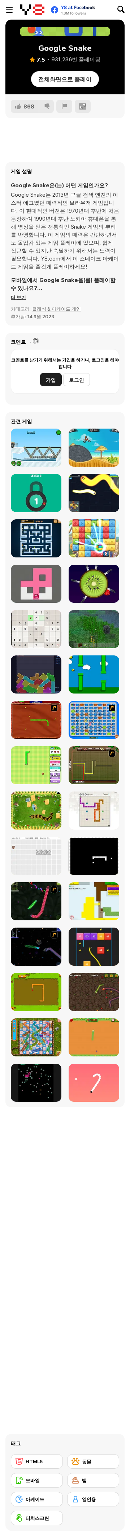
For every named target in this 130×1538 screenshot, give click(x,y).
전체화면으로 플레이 (65, 79)
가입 (51, 380)
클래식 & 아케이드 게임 (56, 309)
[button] (18, 297)
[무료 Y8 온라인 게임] (32, 9)
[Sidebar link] (9, 10)
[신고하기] (64, 106)
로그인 (76, 380)
